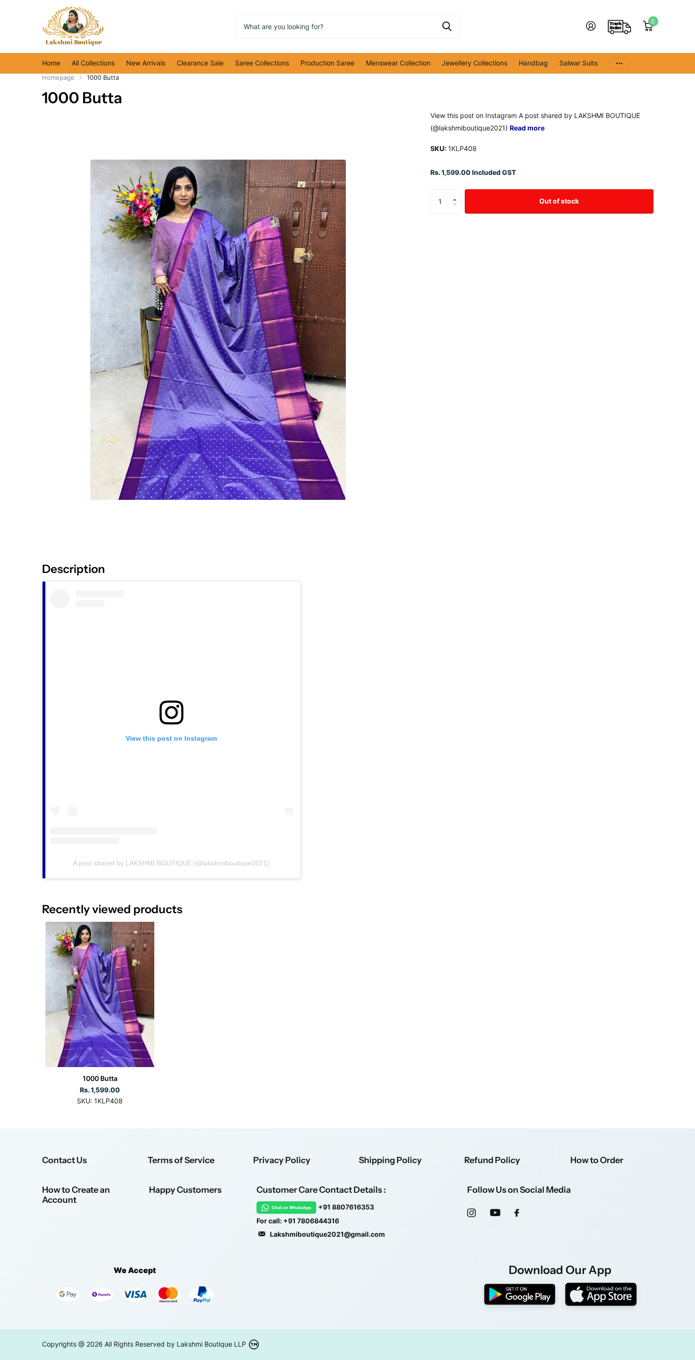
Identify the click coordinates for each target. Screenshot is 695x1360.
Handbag (533, 63)
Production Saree (327, 63)
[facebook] (516, 1213)
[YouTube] (495, 1212)
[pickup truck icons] (619, 26)
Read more (527, 128)
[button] (457, 192)
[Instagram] (471, 1213)
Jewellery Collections (474, 63)
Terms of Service (181, 1160)
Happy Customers (185, 1190)
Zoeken (447, 26)
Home (51, 63)
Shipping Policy (390, 1160)
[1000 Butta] (100, 994)
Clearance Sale (200, 63)
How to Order (596, 1160)
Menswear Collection (398, 63)
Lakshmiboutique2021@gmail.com (327, 1234)
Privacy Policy (281, 1160)
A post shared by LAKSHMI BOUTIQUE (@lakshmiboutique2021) (171, 863)
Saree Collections (262, 63)
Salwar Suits (578, 63)
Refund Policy (492, 1160)
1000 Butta (100, 1078)
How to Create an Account (76, 1195)
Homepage (58, 77)
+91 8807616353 (346, 1207)
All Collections (93, 63)
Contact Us (64, 1160)
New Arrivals (145, 63)
